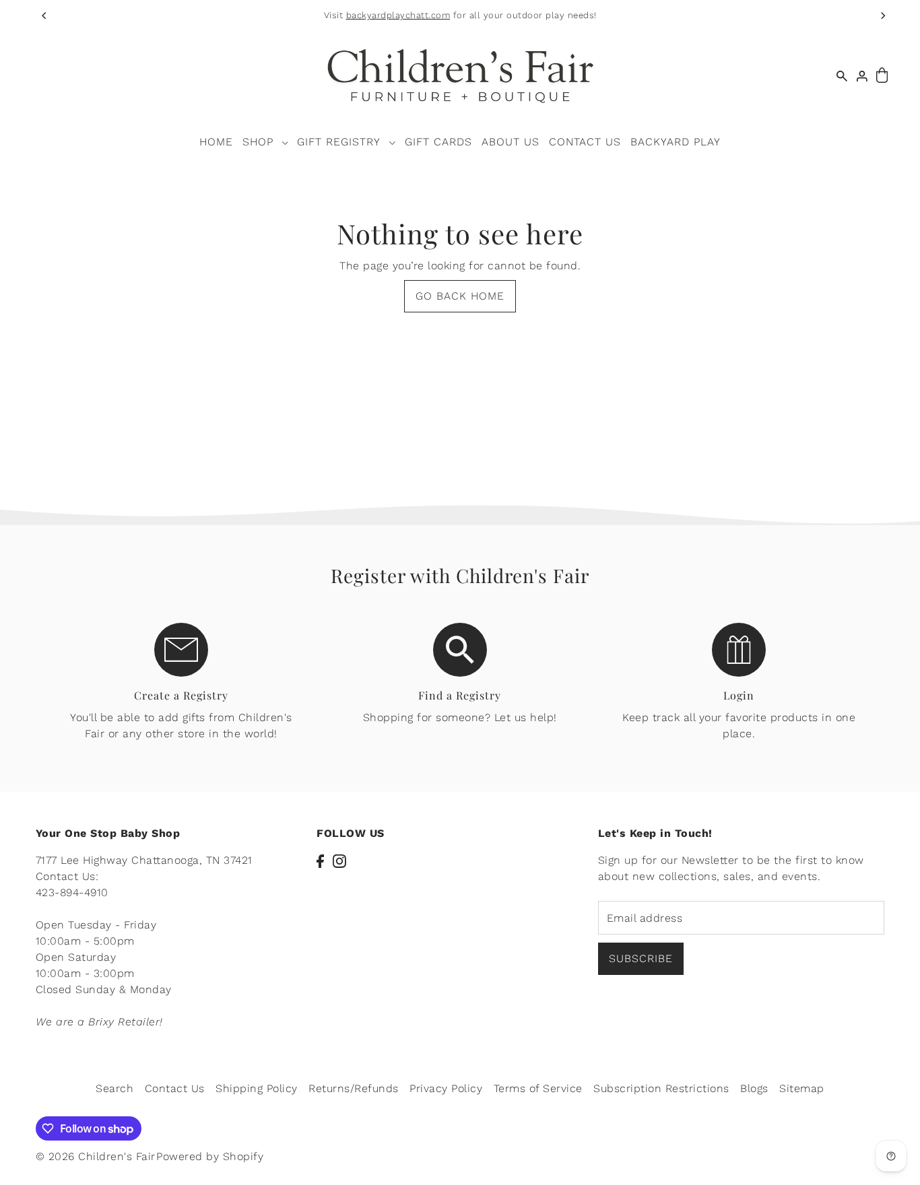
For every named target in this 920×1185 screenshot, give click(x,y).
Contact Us (175, 1088)
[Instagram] (339, 860)
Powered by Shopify (209, 1156)
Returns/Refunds (353, 1088)
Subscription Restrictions (661, 1088)
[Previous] (44, 15)
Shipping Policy (257, 1088)
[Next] (882, 15)
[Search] (842, 76)
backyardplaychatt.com (398, 15)
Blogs (754, 1088)
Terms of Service (538, 1088)
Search (114, 1088)
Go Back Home (460, 296)
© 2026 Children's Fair (96, 1156)
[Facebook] (320, 860)
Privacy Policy (445, 1088)
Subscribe (641, 959)
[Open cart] (882, 76)
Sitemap (801, 1088)
